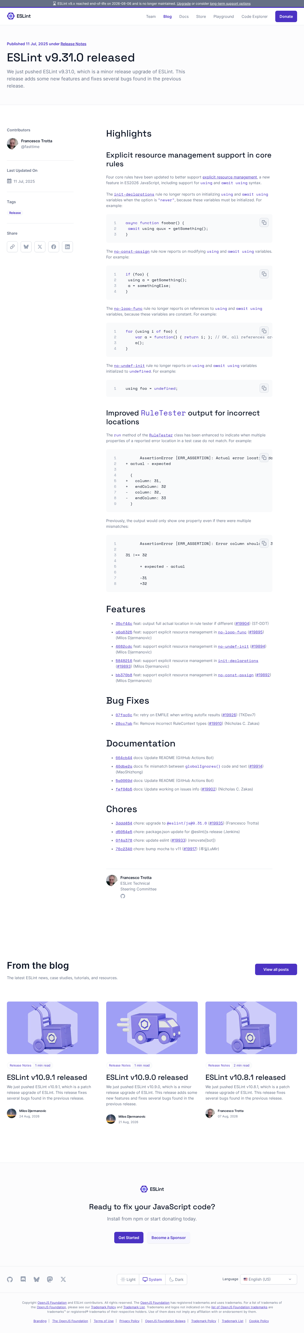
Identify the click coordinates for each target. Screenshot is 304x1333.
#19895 (256, 632)
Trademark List (134, 1307)
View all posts (276, 969)
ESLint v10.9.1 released (47, 1077)
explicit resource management (230, 177)
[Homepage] (19, 16)
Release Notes (73, 43)
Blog (167, 16)
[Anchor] (156, 132)
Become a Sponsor (169, 1237)
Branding (40, 1321)
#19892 (263, 674)
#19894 (258, 646)
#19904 (242, 623)
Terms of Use (104, 1321)
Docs (184, 16)
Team (151, 16)
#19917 (190, 848)
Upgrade (184, 3)
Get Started (129, 1237)
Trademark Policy (103, 1307)
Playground (224, 16)
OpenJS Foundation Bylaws (165, 1321)
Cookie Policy (259, 1321)
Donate (286, 16)
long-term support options (230, 3)
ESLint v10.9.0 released (147, 1077)
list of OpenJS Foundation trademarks (239, 1307)
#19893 (124, 666)
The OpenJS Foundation (70, 1321)
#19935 (216, 823)
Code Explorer (255, 16)
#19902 (208, 789)
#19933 (178, 840)
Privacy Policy (129, 1321)
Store (201, 16)
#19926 (229, 714)
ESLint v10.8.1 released (245, 1077)
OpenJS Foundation (52, 1302)
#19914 (255, 766)
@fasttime (30, 146)
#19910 (215, 723)
